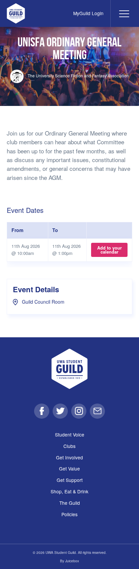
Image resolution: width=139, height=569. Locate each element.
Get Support (70, 480)
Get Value (69, 468)
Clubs (69, 446)
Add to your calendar (109, 250)
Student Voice (69, 434)
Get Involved (69, 457)
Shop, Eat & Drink (69, 491)
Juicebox (72, 560)
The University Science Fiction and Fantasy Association (78, 75)
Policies (69, 514)
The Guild (69, 502)
